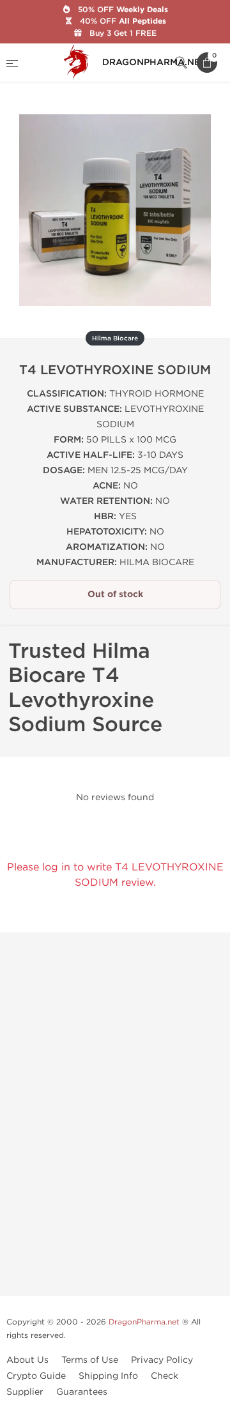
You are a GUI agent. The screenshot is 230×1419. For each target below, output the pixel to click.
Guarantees (81, 1391)
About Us (27, 1359)
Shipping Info (108, 1375)
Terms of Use (89, 1359)
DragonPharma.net (144, 1321)
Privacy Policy (162, 1359)
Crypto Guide (36, 1375)
